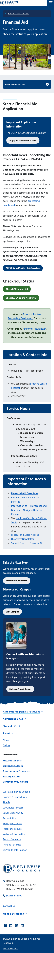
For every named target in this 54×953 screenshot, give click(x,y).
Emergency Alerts (12, 823)
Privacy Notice (10, 948)
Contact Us (9, 906)
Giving (6, 745)
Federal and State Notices (25, 534)
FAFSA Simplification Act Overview (23, 268)
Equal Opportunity (13, 812)
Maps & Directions (13, 913)
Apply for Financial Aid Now (22, 140)
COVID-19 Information (15, 850)
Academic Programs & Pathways (21, 711)
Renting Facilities (12, 844)
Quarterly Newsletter (22, 539)
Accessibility (9, 818)
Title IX (6, 802)
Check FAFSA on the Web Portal (21, 297)
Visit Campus (12, 611)
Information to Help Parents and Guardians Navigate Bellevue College (29, 510)
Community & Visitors (15, 781)
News (6, 740)
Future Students (12, 760)
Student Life (10, 726)
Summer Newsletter (35, 328)
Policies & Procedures (15, 797)
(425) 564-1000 (14, 895)
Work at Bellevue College (16, 791)
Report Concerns (12, 839)
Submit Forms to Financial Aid (27, 543)
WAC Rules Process (13, 807)
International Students (16, 771)
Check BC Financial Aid (17, 289)
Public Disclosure (12, 828)
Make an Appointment (20, 688)
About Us (8, 733)
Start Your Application (16, 580)
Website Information (14, 834)
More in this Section (15, 84)
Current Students (13, 765)
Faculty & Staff (11, 776)
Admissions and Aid (18, 13)
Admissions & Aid (13, 718)
